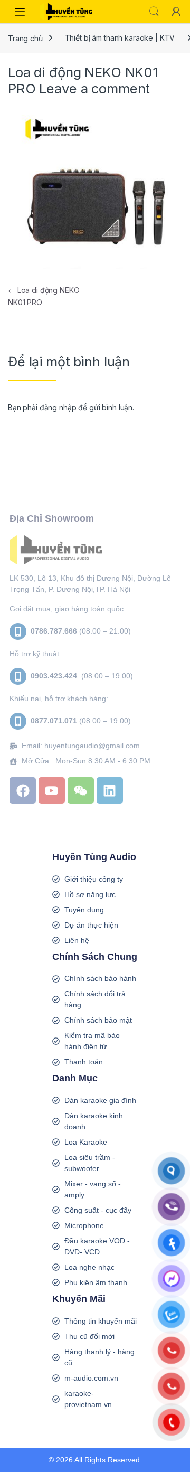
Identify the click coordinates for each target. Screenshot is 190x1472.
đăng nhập (58, 407)
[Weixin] (81, 790)
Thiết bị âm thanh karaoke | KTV (120, 37)
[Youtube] (52, 790)
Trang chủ (25, 37)
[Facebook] (23, 790)
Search (154, 11)
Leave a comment (94, 88)
